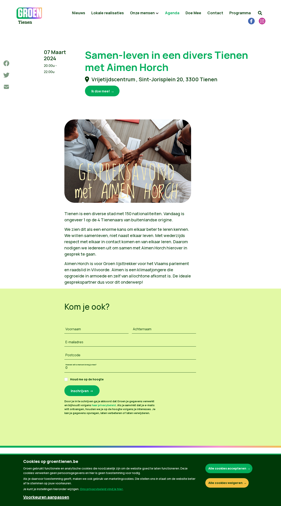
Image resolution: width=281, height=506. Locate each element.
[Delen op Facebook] (6, 63)
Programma (240, 12)
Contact (215, 12)
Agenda (172, 12)
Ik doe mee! (100, 91)
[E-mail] (6, 87)
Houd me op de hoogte (87, 379)
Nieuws (78, 12)
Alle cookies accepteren (227, 468)
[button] (260, 13)
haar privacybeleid (104, 405)
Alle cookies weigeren (225, 483)
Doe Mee (193, 12)
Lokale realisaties (107, 12)
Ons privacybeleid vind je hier (101, 489)
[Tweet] (6, 75)
